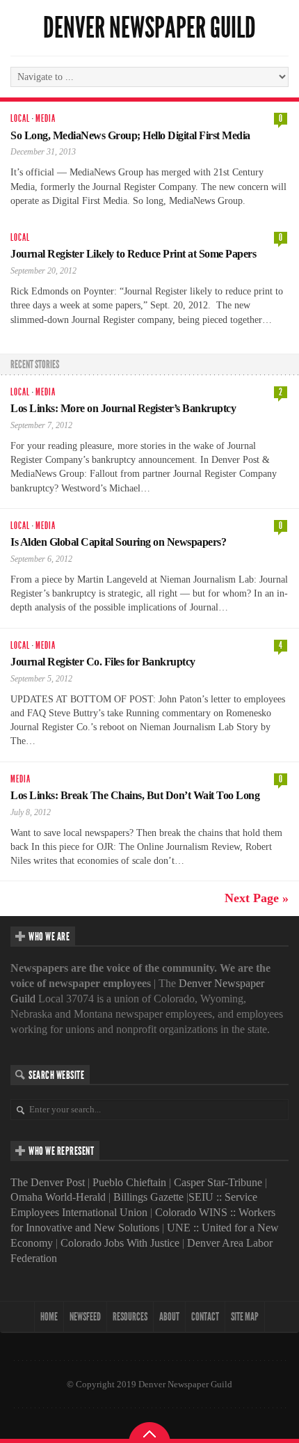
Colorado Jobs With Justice (119, 1243)
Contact (205, 1316)
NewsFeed (85, 1316)
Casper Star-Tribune (218, 1182)
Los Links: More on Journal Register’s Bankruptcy (123, 408)
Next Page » (257, 898)
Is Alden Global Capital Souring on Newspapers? (118, 542)
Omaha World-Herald (58, 1197)
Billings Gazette (148, 1197)
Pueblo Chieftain (129, 1182)
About (169, 1316)
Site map (245, 1316)
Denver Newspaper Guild (149, 27)
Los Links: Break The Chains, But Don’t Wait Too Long (134, 795)
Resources (130, 1316)
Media (45, 119)
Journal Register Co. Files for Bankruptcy (102, 662)
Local (20, 119)
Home (49, 1316)
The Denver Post (47, 1182)
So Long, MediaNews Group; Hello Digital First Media (130, 135)
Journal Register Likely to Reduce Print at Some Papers (133, 254)
